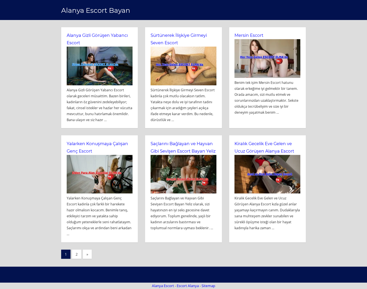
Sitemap (208, 285)
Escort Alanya (188, 285)
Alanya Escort (163, 285)
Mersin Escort (248, 35)
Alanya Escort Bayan (95, 10)
